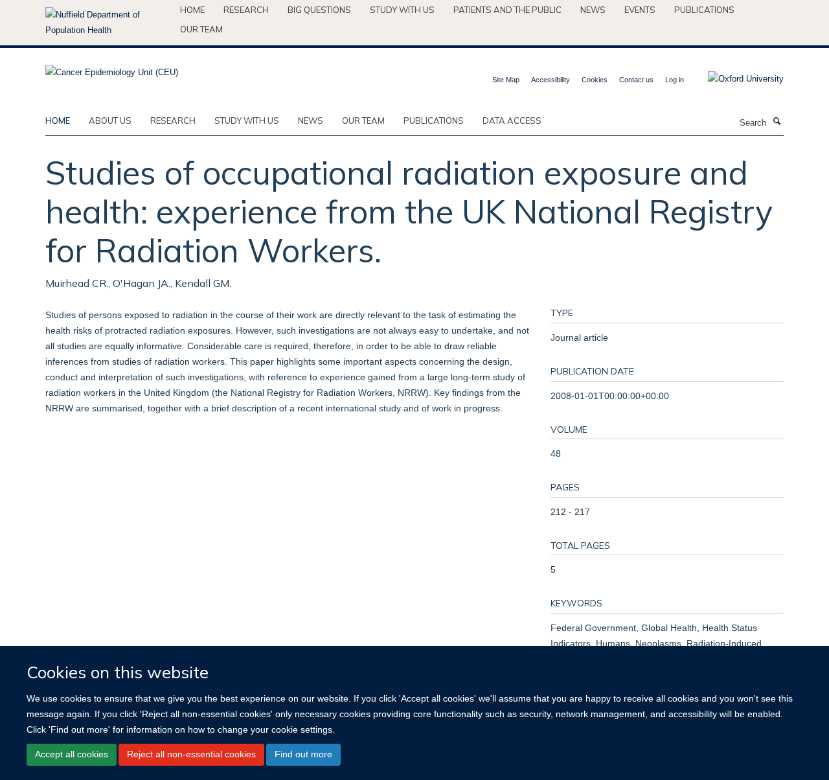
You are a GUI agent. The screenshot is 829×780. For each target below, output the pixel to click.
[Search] (776, 122)
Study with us (402, 10)
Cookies (595, 80)
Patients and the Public (507, 10)
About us (110, 120)
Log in (674, 80)
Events (639, 10)
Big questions (319, 10)
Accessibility (550, 80)
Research (246, 10)
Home (192, 10)
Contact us (636, 80)
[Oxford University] (736, 79)
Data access (512, 120)
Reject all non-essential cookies (191, 754)
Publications (704, 10)
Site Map (505, 80)
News (593, 10)
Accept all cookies (71, 754)
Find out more (303, 754)
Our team (201, 29)
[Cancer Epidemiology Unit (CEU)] (111, 68)
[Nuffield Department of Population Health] (107, 23)
